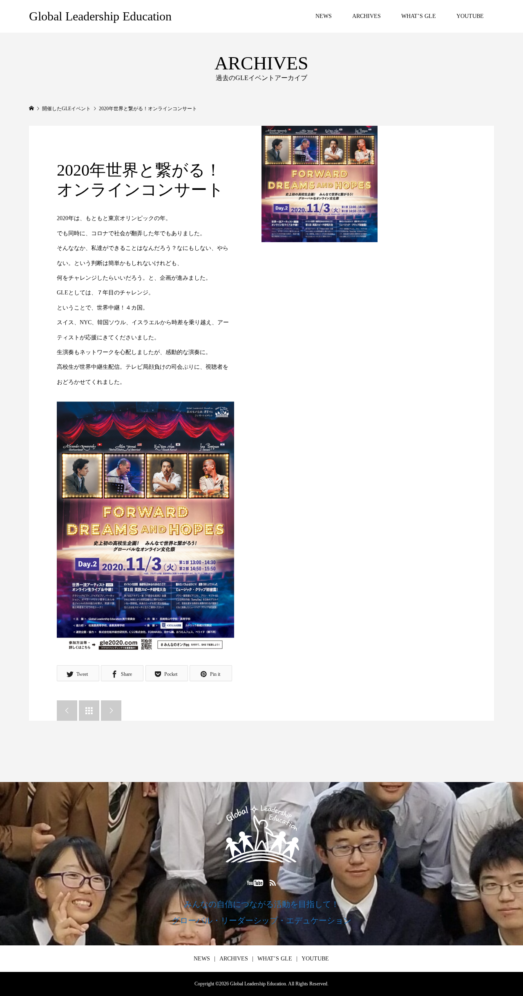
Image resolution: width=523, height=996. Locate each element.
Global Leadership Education (100, 16)
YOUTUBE (470, 16)
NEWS (323, 16)
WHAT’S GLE (418, 16)
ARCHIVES (366, 16)
